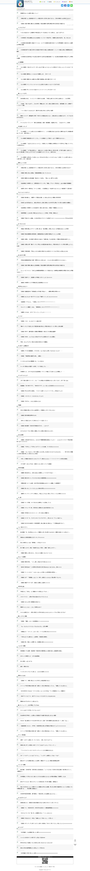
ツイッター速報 (21, 764)
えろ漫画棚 (20, 62)
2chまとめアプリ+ (28, 1)
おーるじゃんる (21, 223)
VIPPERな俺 (21, 586)
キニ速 (19, 497)
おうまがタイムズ (22, 797)
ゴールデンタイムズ (23, 375)
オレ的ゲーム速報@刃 (23, 345)
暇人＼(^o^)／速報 (22, 616)
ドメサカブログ (21, 27)
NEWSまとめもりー (23, 286)
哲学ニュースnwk (22, 162)
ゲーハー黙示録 (21, 734)
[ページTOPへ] (75, 840)
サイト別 (43, 1)
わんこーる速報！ (22, 556)
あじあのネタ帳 (21, 255)
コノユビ (20, 316)
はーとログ (20, 827)
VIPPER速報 (21, 467)
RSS (72, 1)
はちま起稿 (20, 434)
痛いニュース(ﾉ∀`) (22, 93)
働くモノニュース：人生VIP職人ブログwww (28, 705)
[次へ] (75, 844)
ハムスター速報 (21, 645)
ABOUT (65, 1)
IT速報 (19, 405)
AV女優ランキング (22, 126)
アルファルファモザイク (24, 192)
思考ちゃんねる (21, 675)
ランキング (57, 1)
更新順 (50, 1)
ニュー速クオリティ (23, 527)
